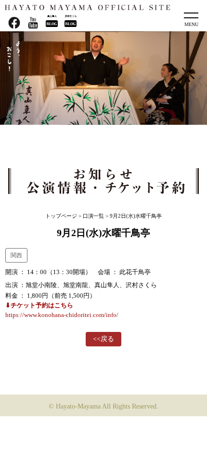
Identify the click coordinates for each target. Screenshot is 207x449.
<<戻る (103, 339)
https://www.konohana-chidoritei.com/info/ (61, 314)
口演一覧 (93, 216)
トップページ (61, 216)
